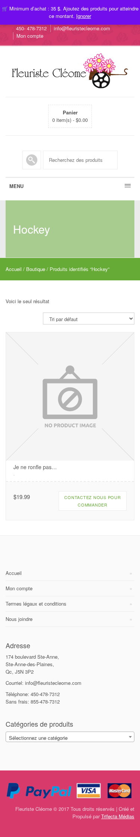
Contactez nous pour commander (92, 501)
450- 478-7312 (31, 28)
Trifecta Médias (117, 816)
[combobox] (70, 737)
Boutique (35, 269)
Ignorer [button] (83, 15)
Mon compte (29, 35)
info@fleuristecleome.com (82, 28)
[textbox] (70, 738)
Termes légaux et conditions (36, 603)
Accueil (14, 269)
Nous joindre (19, 618)
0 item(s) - (70, 116)
